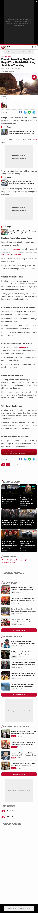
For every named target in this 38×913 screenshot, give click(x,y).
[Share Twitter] (25, 112)
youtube (6, 562)
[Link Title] (5, 589)
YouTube (17, 254)
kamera (22, 347)
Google (6, 254)
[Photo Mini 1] (4, 105)
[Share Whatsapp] (29, 112)
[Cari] (32, 47)
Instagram (15, 249)
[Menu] (35, 47)
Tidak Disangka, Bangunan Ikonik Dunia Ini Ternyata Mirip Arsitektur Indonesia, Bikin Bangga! (21, 132)
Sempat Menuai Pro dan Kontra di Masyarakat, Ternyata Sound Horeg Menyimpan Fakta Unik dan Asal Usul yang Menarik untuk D (22, 232)
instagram (21, 560)
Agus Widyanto (9, 71)
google (29, 560)
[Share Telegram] (34, 112)
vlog (35, 139)
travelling (6, 560)
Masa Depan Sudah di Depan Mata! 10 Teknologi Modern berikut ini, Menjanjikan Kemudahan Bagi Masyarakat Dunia (21, 183)
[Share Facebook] (20, 112)
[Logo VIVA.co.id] (5, 47)
